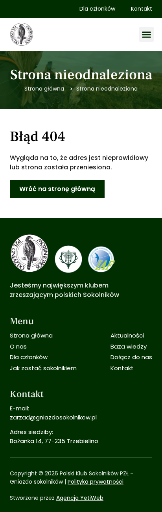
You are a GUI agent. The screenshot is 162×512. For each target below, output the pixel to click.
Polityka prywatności (95, 482)
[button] (146, 34)
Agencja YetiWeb (79, 498)
